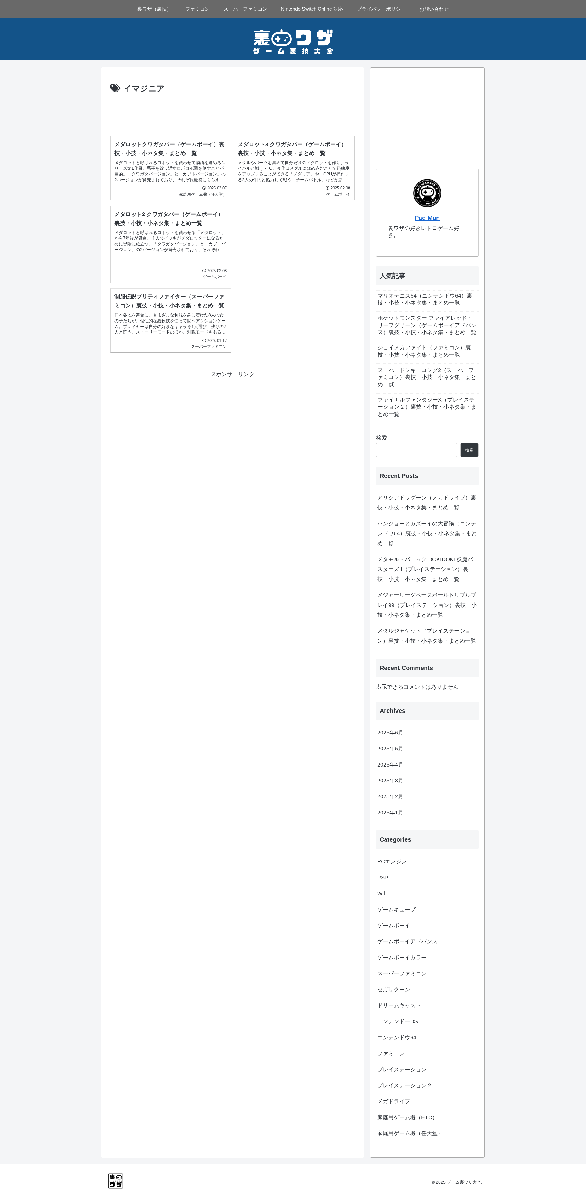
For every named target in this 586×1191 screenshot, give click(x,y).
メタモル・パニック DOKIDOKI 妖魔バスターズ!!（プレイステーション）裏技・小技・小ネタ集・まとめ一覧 (425, 569)
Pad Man (427, 218)
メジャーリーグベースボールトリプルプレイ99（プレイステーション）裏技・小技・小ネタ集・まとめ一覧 (427, 605)
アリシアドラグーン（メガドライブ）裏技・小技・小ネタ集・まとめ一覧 (426, 503)
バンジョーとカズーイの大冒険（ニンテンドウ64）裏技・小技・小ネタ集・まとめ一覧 (427, 534)
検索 (381, 438)
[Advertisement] (232, 112)
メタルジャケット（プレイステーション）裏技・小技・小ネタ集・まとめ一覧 (426, 636)
